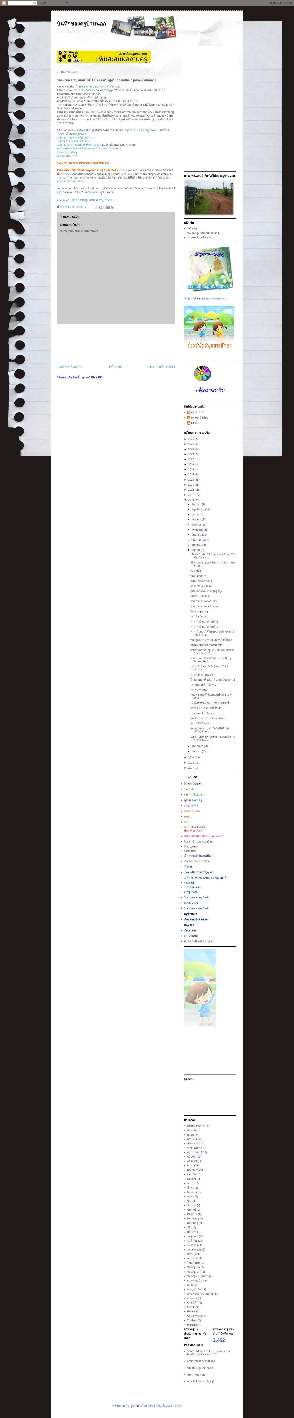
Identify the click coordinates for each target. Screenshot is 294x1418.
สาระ (190, 1253)
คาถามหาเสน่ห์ (199, 689)
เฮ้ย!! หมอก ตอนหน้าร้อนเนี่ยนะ (208, 718)
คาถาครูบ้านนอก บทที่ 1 (204, 626)
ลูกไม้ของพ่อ (191, 935)
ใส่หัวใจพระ (194, 1262)
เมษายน (196, 544)
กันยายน (196, 519)
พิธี (189, 1227)
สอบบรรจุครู (194, 1249)
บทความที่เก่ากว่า (161, 367)
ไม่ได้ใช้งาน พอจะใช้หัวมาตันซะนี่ (209, 703)
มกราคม (196, 751)
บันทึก (190, 1196)
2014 (191, 479)
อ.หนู (131, 174)
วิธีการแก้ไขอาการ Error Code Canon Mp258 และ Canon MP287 (208, 1353)
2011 (191, 494)
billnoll (151, 1405)
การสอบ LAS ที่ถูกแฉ (202, 713)
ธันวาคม (196, 504)
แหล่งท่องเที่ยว (195, 1280)
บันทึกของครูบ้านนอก (81, 24)
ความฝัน (192, 1161)
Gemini (191, 1311)
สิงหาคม (196, 524)
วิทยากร (191, 1245)
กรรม (190, 1130)
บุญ (189, 1200)
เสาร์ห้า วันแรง (198, 616)
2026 (191, 439)
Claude (191, 1307)
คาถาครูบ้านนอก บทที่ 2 (204, 621)
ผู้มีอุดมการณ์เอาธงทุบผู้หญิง (206, 591)
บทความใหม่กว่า (70, 367)
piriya (194, 422)
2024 (191, 449)
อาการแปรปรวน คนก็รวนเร (205, 708)
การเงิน (191, 1139)
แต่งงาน (191, 1178)
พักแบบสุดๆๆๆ (198, 575)
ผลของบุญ (193, 1218)
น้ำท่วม (191, 1187)
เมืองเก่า (191, 1231)
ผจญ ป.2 (192, 1214)
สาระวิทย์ (192, 1258)
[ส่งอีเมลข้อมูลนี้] (97, 207)
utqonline (192, 1324)
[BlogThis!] (101, 207)
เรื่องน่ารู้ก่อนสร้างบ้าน (196, 861)
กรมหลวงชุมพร (196, 1125)
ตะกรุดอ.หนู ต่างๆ (67, 155)
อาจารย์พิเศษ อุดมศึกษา (200, 1293)
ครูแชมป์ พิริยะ (199, 417)
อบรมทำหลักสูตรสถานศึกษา (206, 645)
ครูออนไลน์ (197, 412)
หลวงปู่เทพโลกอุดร (197, 1276)
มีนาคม (196, 549)
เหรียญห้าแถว (78, 134)
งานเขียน (192, 1174)
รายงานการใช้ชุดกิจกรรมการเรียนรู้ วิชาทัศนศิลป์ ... (210, 660)
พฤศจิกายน (198, 509)
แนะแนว (192, 1192)
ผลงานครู (192, 1222)
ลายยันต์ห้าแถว (86, 90)
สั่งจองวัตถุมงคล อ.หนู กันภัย (92, 200)
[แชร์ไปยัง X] (105, 207)
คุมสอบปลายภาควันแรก (204, 606)
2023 (191, 454)
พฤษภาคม (197, 539)
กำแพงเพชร (194, 1143)
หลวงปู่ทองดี (194, 1271)
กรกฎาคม (197, 529)
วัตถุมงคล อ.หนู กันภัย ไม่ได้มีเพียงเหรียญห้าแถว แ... (210, 730)
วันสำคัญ (192, 1240)
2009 (191, 757)
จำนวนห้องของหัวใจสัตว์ (201, 1361)
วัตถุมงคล (192, 1236)
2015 (191, 474)
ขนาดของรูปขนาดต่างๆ (200, 1367)
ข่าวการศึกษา (195, 1147)
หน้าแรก (115, 367)
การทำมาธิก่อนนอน (201, 674)
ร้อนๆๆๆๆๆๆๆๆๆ (199, 611)
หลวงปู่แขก (193, 1267)
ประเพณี (192, 1209)
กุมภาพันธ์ (197, 746)
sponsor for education (199, 237)
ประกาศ (191, 1205)
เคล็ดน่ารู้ (192, 1169)
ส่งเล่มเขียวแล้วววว (201, 580)
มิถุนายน (196, 534)
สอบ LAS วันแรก (200, 723)
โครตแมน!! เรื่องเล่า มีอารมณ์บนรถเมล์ (212, 679)
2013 (191, 484)
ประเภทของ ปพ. (196, 1374)
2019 (191, 464)
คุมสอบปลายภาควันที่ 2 (203, 601)
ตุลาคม (195, 514)
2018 (191, 469)
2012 (191, 489)
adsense (192, 1298)
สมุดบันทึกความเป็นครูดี (200, 1381)
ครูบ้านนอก (193, 1152)
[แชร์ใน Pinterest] (112, 207)
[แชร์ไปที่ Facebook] (108, 207)
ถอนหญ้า (195, 570)
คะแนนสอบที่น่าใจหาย (203, 684)
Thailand (192, 1320)
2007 (191, 767)
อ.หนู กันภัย (99, 86)
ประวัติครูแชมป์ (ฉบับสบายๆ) (203, 232)
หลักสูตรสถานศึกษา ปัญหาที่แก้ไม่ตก (211, 639)
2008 (191, 762)
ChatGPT (192, 1302)
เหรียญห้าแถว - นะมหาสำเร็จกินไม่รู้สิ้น (79, 144)
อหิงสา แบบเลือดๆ (200, 596)
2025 (191, 444)
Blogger (177, 1405)
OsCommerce (195, 1315)
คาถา (190, 1165)
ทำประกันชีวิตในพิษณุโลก (198, 941)
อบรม (190, 1284)
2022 (191, 459)
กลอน (190, 1134)
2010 (191, 499)
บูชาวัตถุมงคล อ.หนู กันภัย (141, 130)
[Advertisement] (116, 344)
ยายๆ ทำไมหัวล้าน (201, 585)
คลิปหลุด (192, 1156)
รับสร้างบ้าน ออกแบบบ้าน (198, 841)
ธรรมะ (191, 1183)
